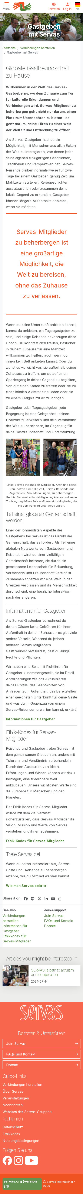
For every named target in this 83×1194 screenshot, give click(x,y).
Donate (50, 926)
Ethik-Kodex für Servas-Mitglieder (35, 841)
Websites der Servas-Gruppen (27, 1112)
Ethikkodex (11, 1134)
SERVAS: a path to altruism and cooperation (52, 972)
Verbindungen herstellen (37, 48)
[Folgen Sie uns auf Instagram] (18, 1160)
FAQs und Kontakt (58, 921)
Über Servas (13, 1091)
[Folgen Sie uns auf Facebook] (7, 1160)
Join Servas (53, 916)
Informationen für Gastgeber (30, 719)
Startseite (9, 48)
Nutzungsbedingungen (21, 1141)
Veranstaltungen (16, 1098)
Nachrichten (13, 1105)
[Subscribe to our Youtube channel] (31, 1160)
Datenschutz (13, 1127)
